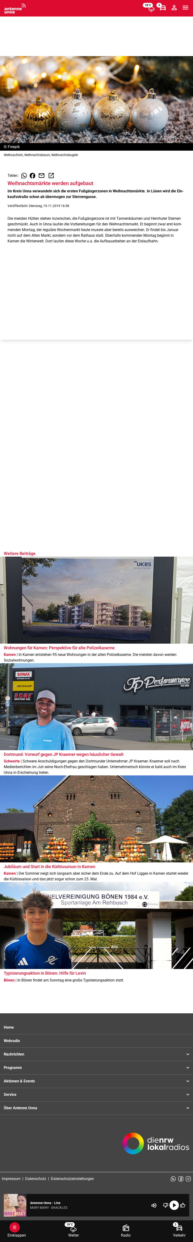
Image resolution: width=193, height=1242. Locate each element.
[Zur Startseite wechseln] (15, 8)
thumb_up (182, 1205)
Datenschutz (35, 1178)
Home (9, 1027)
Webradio (12, 1041)
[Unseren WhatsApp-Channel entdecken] (173, 1179)
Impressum (11, 1178)
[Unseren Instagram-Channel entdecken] (188, 1179)
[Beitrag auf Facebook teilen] (32, 175)
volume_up (154, 1205)
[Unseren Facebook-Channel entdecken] (181, 1179)
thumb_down (166, 1205)
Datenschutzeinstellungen (72, 1178)
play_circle (174, 1205)
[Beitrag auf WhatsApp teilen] (24, 175)
